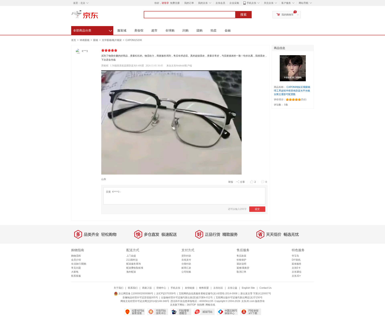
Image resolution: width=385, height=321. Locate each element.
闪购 (185, 30)
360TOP (191, 304)
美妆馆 (138, 30)
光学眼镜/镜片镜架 (112, 40)
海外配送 (131, 271)
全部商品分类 (92, 30)
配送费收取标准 (134, 267)
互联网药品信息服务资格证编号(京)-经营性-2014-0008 (208, 293)
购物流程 (76, 255)
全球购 (169, 30)
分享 (242, 182)
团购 (200, 30)
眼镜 (96, 40)
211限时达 (132, 259)
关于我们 (118, 287)
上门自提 (131, 255)
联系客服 (76, 275)
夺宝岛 (295, 255)
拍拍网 (200, 304)
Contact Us (265, 287)
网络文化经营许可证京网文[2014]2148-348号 (145, 301)
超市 (154, 30)
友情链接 (190, 287)
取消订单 (241, 271)
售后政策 (241, 255)
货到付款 (186, 255)
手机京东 (251, 3)
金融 (228, 30)
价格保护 (241, 259)
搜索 (243, 14)
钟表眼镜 (85, 40)
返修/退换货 (243, 267)
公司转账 (186, 271)
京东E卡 (296, 267)
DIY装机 (296, 259)
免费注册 (175, 3)
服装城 (121, 30)
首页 (73, 40)
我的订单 (189, 3)
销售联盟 (204, 287)
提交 (257, 209)
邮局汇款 (186, 267)
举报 (230, 182)
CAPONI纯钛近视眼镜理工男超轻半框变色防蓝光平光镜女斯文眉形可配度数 (292, 91)
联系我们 (133, 287)
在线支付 (186, 259)
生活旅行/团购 (78, 263)
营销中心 (161, 287)
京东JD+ (296, 275)
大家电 (74, 271)
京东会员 (220, 3)
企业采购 (234, 3)
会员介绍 (76, 259)
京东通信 (296, 271)
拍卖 (214, 30)
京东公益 (232, 287)
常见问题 (76, 267)
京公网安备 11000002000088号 (135, 293)
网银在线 (210, 304)
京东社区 (218, 287)
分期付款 (186, 263)
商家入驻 (147, 287)
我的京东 (203, 3)
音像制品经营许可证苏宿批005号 (140, 297)
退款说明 (241, 263)
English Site (248, 287)
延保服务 (296, 263)
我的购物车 (288, 14)
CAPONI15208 (134, 40)
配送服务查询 (133, 263)
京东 (98, 16)
